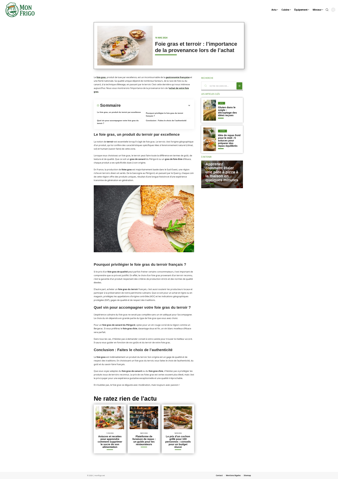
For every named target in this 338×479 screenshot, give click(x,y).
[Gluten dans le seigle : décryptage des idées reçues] (209, 110)
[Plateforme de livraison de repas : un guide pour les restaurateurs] (144, 417)
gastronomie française (178, 77)
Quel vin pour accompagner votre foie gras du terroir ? (118, 121)
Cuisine (222, 131)
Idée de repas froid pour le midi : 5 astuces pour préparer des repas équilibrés (229, 140)
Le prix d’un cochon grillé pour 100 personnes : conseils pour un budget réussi (178, 441)
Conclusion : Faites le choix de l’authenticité (166, 120)
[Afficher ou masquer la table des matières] (156, 105)
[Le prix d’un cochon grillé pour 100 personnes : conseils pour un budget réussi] (178, 417)
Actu (221, 103)
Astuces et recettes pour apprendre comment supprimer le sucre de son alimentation (110, 441)
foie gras (101, 77)
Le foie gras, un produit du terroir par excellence (119, 112)
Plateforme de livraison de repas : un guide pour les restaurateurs (144, 440)
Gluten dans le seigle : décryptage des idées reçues (227, 111)
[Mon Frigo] (20, 9)
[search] (327, 10)
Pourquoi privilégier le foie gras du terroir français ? (164, 114)
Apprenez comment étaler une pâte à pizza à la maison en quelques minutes (221, 172)
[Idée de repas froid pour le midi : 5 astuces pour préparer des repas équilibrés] (209, 139)
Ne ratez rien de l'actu (125, 398)
